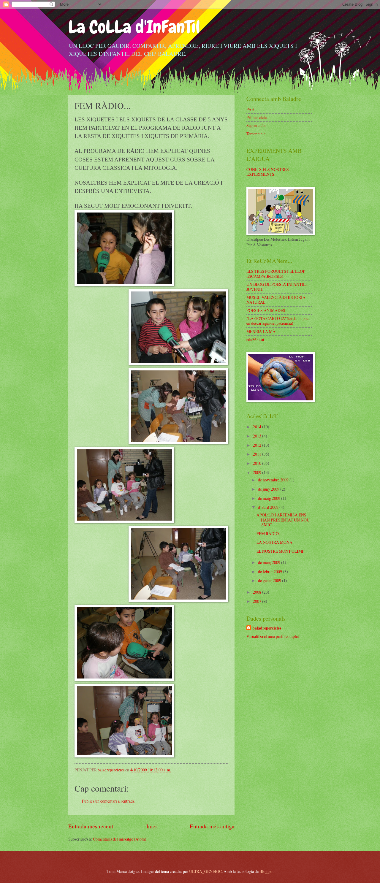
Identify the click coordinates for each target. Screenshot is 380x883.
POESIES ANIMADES (265, 310)
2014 (257, 426)
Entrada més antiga (212, 826)
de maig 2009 (269, 498)
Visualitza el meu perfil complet (272, 636)
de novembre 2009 (273, 480)
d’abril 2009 (268, 507)
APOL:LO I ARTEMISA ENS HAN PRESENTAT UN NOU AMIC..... (283, 519)
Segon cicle (255, 125)
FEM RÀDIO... (268, 533)
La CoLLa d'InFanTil (134, 26)
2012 (257, 445)
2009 (257, 472)
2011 (257, 454)
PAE (250, 109)
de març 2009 (269, 562)
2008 (257, 592)
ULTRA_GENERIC (205, 871)
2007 (257, 601)
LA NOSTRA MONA (274, 542)
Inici (151, 826)
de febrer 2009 (270, 571)
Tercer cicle (255, 134)
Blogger (266, 871)
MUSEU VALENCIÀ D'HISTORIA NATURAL (275, 299)
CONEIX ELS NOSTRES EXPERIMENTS (267, 172)
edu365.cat (255, 339)
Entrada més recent (90, 826)
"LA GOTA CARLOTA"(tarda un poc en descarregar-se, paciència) (277, 321)
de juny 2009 (269, 489)
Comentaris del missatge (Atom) (119, 839)
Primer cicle (256, 117)
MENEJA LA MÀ (261, 331)
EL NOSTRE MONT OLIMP (280, 551)
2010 (257, 463)
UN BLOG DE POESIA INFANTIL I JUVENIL (277, 286)
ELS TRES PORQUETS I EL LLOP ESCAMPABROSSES (275, 273)
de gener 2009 (270, 580)
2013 (257, 436)
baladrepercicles (266, 628)
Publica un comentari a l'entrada (108, 801)
